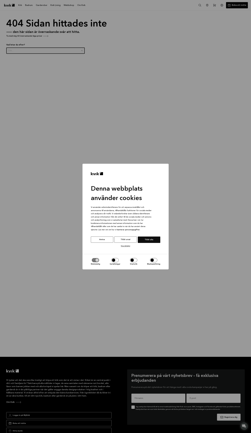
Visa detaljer (125, 246)
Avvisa (102, 239)
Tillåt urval (125, 239)
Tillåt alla (149, 240)
